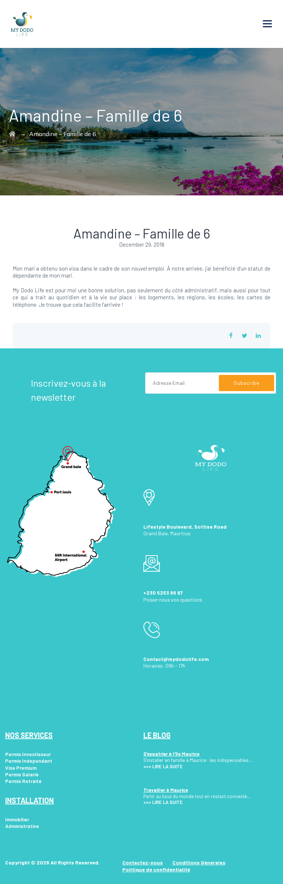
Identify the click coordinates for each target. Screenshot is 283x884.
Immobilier (17, 819)
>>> (147, 766)
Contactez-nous (142, 862)
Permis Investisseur (28, 754)
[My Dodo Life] (22, 24)
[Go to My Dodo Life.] (12, 134)
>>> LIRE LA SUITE (163, 802)
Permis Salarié (22, 774)
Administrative (22, 826)
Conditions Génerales (199, 862)
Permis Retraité (23, 781)
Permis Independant (28, 761)
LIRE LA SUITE (167, 766)
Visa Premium (20, 768)
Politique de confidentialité (156, 869)
